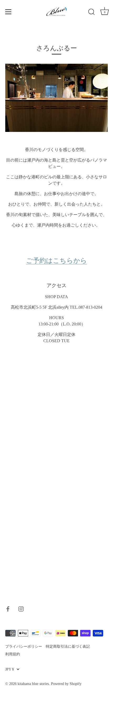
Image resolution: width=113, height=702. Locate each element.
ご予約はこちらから (56, 260)
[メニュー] (8, 12)
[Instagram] (21, 608)
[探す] (91, 12)
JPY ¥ (9, 669)
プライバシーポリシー (23, 647)
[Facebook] (8, 608)
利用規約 (12, 654)
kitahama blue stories (33, 684)
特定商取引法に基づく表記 (68, 647)
